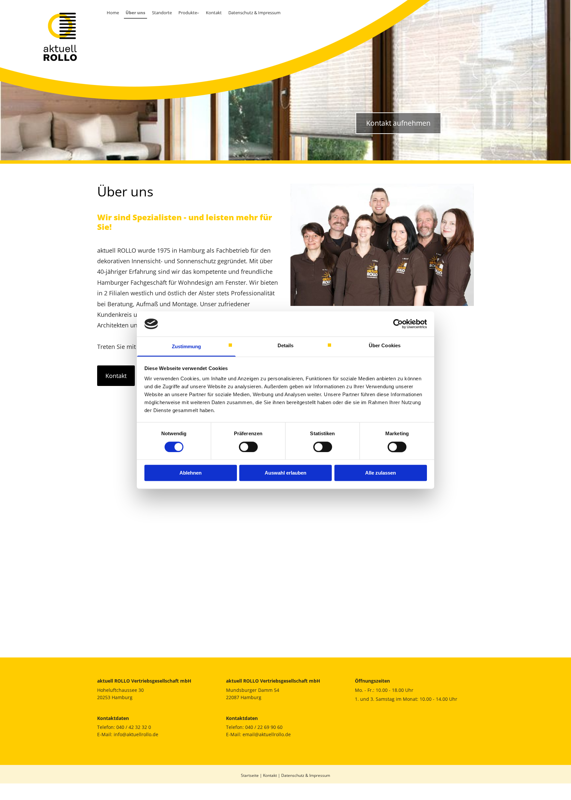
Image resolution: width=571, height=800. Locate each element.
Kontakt (214, 13)
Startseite (250, 775)
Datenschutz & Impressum (254, 13)
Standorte (162, 13)
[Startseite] (52, 37)
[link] (189, 13)
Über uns (135, 13)
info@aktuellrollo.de (136, 734)
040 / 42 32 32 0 (133, 727)
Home (113, 13)
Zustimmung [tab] (186, 347)
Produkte (187, 13)
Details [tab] (286, 346)
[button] (398, 123)
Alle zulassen (380, 473)
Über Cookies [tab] (384, 346)
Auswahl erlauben (285, 473)
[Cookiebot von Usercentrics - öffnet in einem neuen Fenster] (398, 324)
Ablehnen (190, 473)
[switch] (248, 447)
